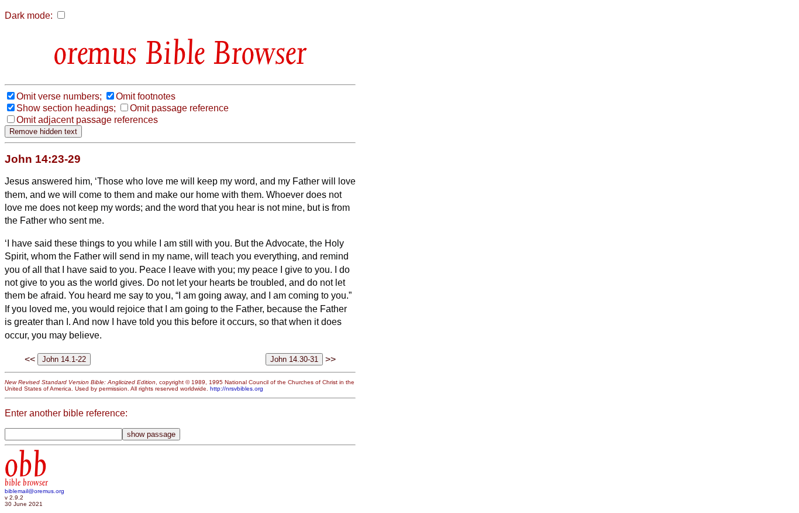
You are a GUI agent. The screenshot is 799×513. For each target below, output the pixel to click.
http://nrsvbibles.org (236, 388)
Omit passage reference (179, 108)
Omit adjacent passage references (87, 120)
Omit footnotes (145, 96)
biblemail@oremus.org (34, 491)
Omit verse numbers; (59, 96)
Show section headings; (66, 108)
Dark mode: (29, 15)
